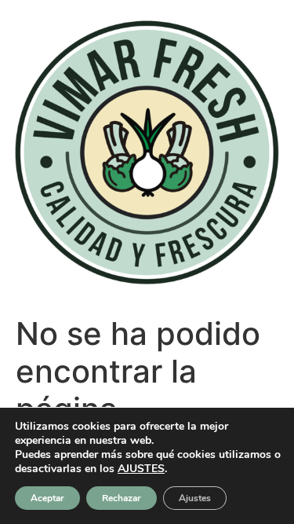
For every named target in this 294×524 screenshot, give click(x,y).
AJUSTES (141, 469)
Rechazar (121, 498)
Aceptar (47, 498)
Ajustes (195, 498)
